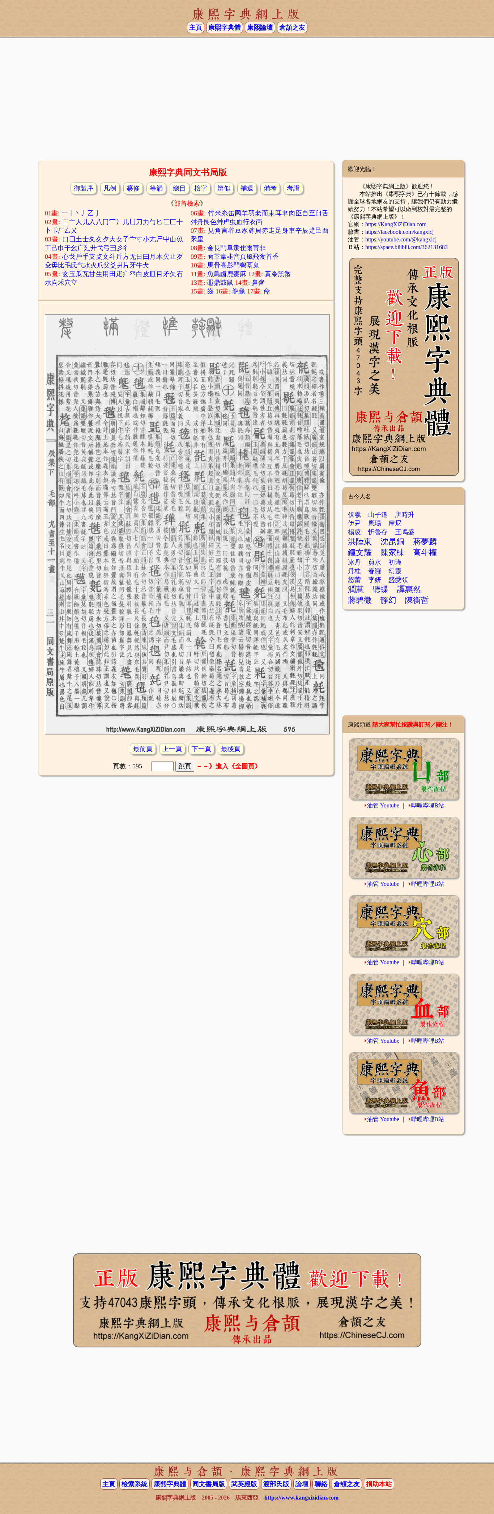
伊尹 (354, 523)
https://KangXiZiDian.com (395, 224)
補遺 (247, 188)
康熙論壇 (260, 27)
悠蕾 (354, 579)
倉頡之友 (292, 27)
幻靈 (394, 571)
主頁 (195, 27)
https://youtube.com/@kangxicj (400, 239)
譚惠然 (409, 589)
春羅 (374, 571)
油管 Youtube (383, 805)
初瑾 (394, 562)
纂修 (133, 188)
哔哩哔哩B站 (427, 805)
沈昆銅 (392, 541)
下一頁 (201, 748)
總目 (179, 188)
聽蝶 (380, 589)
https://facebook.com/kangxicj (399, 232)
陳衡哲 (417, 600)
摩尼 (394, 523)
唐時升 (404, 514)
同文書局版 (208, 1484)
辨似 (223, 188)
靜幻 (388, 600)
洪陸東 (360, 541)
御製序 (83, 188)
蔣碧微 (360, 600)
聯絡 (321, 1484)
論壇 (301, 1484)
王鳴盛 (404, 532)
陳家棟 (392, 552)
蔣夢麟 (425, 541)
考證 (293, 188)
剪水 (374, 562)
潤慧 (356, 589)
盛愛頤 (398, 579)
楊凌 (354, 532)
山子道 (378, 514)
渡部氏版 (276, 1484)
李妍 (374, 579)
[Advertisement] (247, 101)
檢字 (200, 188)
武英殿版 (244, 1484)
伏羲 (354, 514)
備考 (270, 188)
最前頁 (143, 748)
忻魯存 (378, 532)
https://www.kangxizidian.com (301, 1497)
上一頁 (172, 748)
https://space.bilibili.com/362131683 (406, 247)
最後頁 (230, 748)
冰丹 (354, 562)
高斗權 (425, 552)
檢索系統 (135, 1484)
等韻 (156, 188)
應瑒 (374, 523)
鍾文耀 (360, 552)
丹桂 (354, 571)
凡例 (109, 188)
